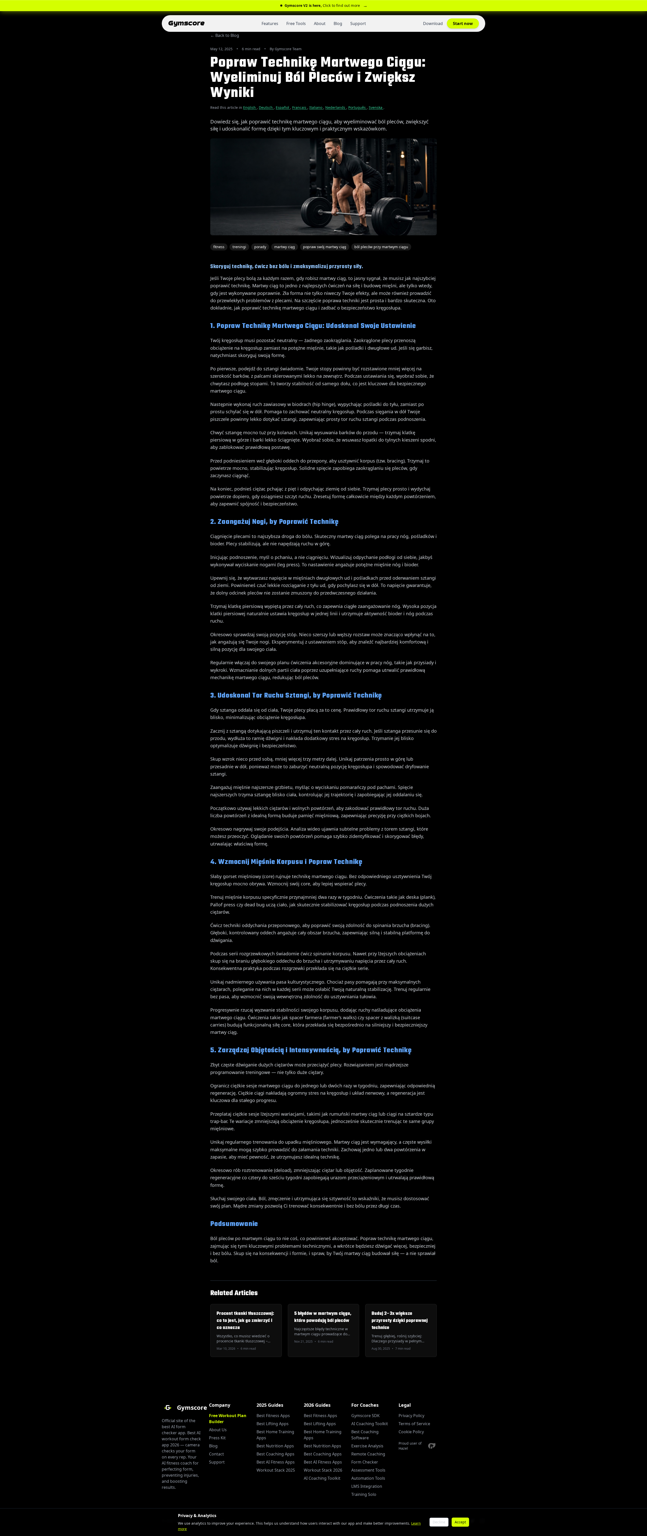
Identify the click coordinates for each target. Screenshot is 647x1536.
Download (433, 23)
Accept (460, 1522)
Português (357, 107)
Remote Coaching (368, 1454)
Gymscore (186, 23)
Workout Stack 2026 (323, 1470)
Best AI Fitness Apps (276, 1462)
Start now (463, 23)
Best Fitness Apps (273, 1415)
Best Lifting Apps (273, 1423)
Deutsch (266, 107)
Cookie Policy (411, 1432)
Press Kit (217, 1438)
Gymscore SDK (365, 1415)
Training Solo (363, 1494)
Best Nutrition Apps (275, 1446)
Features (270, 23)
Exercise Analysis (367, 1446)
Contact (216, 1454)
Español (283, 107)
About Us (218, 1429)
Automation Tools (368, 1478)
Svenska (376, 107)
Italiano (316, 107)
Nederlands (335, 107)
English (250, 107)
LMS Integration (366, 1486)
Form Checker (364, 1462)
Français (299, 107)
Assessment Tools (368, 1470)
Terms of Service (414, 1423)
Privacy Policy (411, 1415)
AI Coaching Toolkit (322, 1478)
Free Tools (296, 23)
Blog (338, 23)
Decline (439, 1522)
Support (358, 23)
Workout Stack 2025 (276, 1470)
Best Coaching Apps (275, 1454)
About (320, 23)
